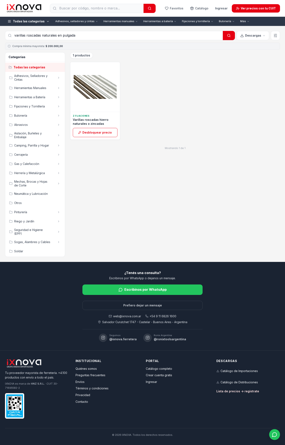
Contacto (82, 401)
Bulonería (225, 21)
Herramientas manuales (118, 21)
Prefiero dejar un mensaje (142, 305)
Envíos (80, 382)
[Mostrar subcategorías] (58, 77)
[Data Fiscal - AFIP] (14, 405)
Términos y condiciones (92, 388)
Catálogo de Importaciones (239, 371)
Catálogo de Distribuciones (239, 382)
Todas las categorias (29, 67)
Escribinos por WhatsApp (145, 289)
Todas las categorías (29, 21)
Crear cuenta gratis (159, 375)
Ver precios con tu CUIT (258, 8)
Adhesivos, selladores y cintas (75, 21)
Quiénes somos (86, 368)
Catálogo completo (159, 368)
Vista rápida (97, 107)
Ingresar (221, 8)
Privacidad (83, 395)
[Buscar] (150, 8)
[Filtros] (275, 35)
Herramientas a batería (158, 21)
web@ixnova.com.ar (127, 316)
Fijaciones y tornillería (196, 21)
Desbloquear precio (97, 132)
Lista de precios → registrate (237, 391)
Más (243, 21)
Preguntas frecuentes (90, 375)
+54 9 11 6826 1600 (163, 316)
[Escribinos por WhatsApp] (274, 434)
